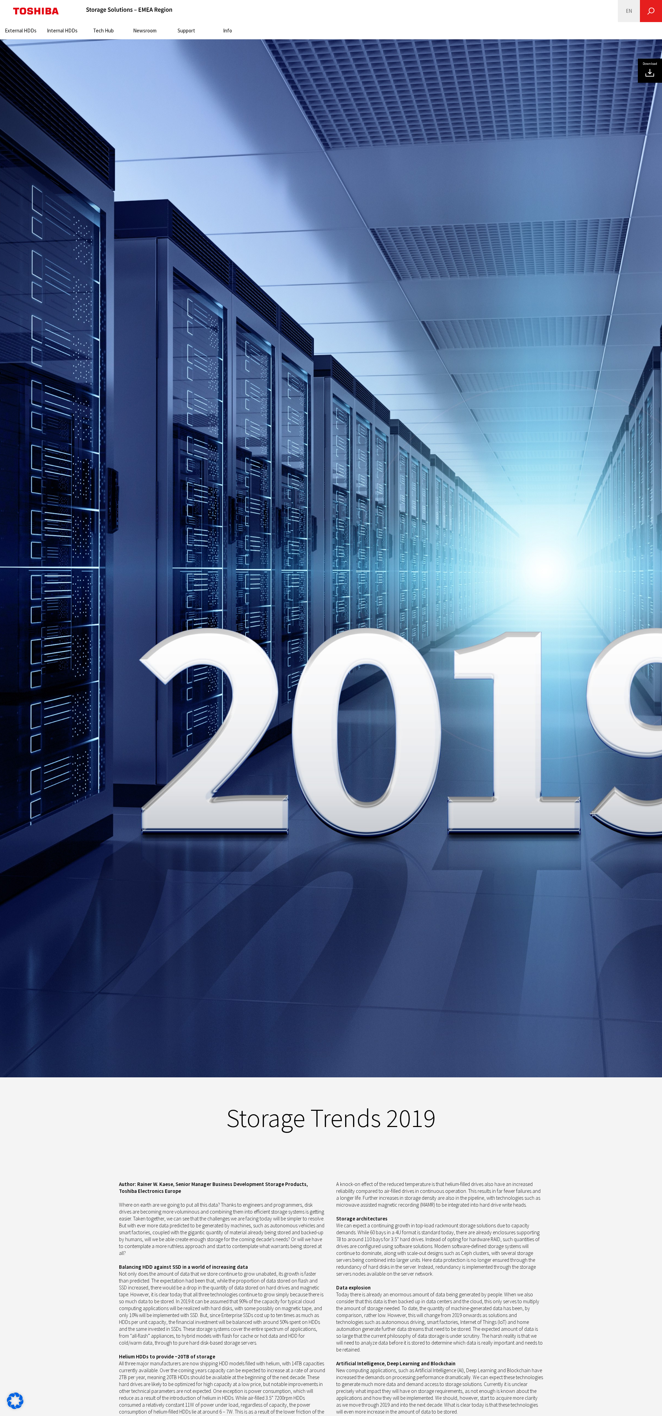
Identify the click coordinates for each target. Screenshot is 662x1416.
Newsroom (145, 30)
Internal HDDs (62, 30)
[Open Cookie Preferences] (15, 1407)
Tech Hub (103, 30)
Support (186, 30)
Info (227, 30)
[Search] (651, 11)
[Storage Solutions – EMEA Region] (129, 11)
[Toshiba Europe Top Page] (36, 11)
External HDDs (21, 30)
